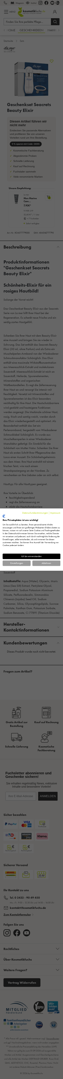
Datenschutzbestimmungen (35, 512)
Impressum (55, 512)
